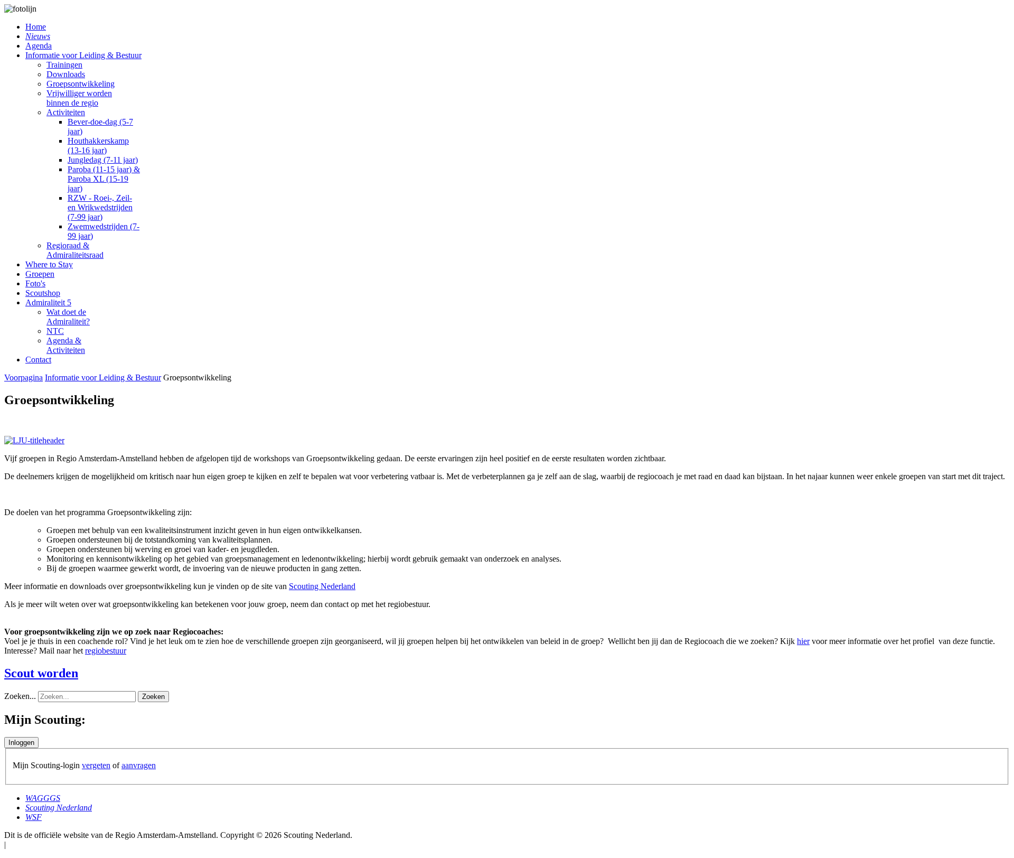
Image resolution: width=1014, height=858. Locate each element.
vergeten (96, 765)
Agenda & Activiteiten (65, 345)
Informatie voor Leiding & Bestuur (83, 55)
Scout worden (41, 673)
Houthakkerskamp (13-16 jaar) (98, 145)
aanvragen (138, 765)
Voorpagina (23, 377)
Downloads (65, 74)
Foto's (35, 283)
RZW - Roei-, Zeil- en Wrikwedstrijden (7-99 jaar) (100, 207)
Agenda (38, 45)
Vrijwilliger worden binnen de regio (79, 98)
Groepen (39, 273)
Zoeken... (20, 696)
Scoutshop (42, 292)
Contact (38, 359)
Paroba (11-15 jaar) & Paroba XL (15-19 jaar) (104, 179)
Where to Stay (49, 264)
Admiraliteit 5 (48, 302)
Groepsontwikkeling (80, 83)
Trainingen (64, 64)
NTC (55, 331)
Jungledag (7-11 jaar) (103, 159)
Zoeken (153, 697)
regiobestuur (105, 650)
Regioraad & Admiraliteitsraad (75, 250)
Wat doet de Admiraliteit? (68, 316)
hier (803, 641)
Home (35, 26)
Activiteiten (65, 112)
